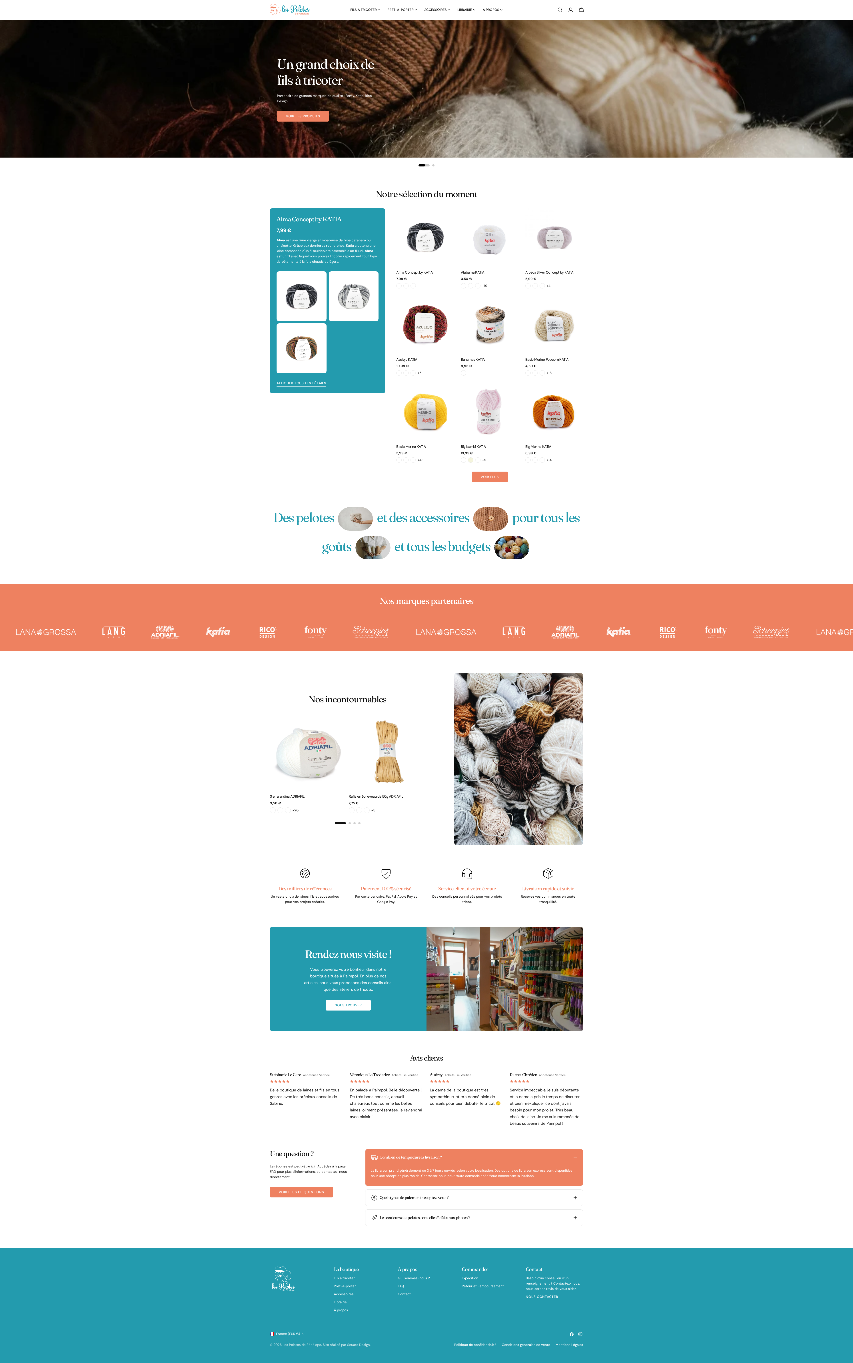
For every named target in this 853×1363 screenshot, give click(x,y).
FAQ (401, 1286)
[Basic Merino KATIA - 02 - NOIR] (399, 460)
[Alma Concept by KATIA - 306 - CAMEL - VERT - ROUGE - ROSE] (406, 285)
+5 (419, 373)
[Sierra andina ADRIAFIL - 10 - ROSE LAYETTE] (280, 810)
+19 (484, 286)
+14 (549, 460)
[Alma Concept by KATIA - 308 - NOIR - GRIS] (413, 285)
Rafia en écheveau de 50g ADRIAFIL (376, 796)
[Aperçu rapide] (447, 218)
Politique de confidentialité (475, 1345)
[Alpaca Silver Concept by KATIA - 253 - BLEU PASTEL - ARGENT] (542, 285)
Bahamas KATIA (473, 359)
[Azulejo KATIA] (425, 324)
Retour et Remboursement (483, 1286)
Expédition (470, 1278)
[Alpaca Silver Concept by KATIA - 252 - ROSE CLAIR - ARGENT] (535, 285)
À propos (341, 1310)
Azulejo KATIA (406, 359)
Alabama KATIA (472, 272)
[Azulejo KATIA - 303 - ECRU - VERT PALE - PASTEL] (406, 373)
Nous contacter (542, 1297)
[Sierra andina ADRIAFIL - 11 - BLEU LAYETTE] (288, 810)
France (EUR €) (288, 1334)
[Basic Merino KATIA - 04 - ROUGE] (413, 460)
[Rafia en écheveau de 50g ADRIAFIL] (387, 751)
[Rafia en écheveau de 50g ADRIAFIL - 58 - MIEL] (359, 810)
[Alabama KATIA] (490, 237)
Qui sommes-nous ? (414, 1278)
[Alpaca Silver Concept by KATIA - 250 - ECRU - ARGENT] (528, 285)
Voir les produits (303, 119)
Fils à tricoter (344, 1278)
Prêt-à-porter (345, 1286)
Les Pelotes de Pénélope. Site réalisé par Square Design (326, 1345)
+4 (548, 286)
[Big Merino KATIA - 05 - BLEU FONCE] (542, 460)
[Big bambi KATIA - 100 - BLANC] (463, 460)
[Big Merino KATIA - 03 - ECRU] (535, 460)
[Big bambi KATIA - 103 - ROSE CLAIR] (477, 460)
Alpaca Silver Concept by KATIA (549, 272)
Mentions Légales (569, 1345)
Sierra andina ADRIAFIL (287, 796)
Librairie (340, 1302)
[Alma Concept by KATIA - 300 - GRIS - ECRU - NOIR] (399, 285)
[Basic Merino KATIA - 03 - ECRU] (406, 460)
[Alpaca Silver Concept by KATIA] (554, 237)
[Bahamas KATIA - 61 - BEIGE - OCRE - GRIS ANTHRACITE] (463, 373)
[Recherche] (560, 9)
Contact (404, 1294)
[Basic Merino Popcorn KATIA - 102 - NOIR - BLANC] (542, 373)
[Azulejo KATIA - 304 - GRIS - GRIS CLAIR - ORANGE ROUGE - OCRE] (413, 373)
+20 (296, 810)
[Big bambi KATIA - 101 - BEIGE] (470, 460)
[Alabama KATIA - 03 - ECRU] (477, 285)
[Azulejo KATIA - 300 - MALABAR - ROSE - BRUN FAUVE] (399, 373)
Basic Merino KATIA (411, 446)
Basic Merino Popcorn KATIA (546, 359)
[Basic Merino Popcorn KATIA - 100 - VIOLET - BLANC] (528, 373)
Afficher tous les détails (301, 383)
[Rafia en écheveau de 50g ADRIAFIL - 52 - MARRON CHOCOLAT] (352, 810)
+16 (549, 373)
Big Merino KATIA (538, 446)
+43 (420, 460)
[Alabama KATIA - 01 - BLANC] (463, 285)
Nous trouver (348, 1005)
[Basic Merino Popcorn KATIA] (554, 324)
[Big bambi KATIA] (490, 411)
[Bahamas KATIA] (490, 324)
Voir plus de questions (301, 1192)
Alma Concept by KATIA (414, 272)
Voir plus (490, 477)
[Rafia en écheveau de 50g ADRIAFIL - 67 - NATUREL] (367, 810)
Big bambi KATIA (473, 446)
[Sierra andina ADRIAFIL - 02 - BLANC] (273, 810)
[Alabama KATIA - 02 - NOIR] (470, 285)
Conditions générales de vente (526, 1345)
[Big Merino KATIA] (554, 411)
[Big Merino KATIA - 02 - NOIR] (528, 460)
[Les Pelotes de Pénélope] (32, 632)
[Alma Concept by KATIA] (425, 237)
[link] (355, 518)
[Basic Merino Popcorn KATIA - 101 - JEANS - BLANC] (535, 373)
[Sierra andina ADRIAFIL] (308, 751)
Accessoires (344, 1294)
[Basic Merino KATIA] (425, 411)
